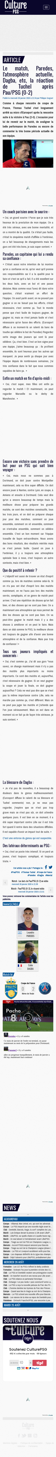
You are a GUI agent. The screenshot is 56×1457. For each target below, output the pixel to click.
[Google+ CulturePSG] (29, 1435)
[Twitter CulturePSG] (23, 1435)
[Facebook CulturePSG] (19, 1435)
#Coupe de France (44, 872)
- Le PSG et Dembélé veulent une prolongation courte (27, 1272)
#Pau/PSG (15, 872)
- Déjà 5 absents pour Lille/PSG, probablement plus (27, 1257)
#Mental (48, 875)
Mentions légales (10, 1443)
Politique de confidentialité (32, 1443)
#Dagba (40, 875)
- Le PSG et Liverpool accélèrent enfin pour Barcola (28, 1251)
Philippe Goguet (46, 98)
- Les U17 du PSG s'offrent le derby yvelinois (26, 1266)
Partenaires (33, 1446)
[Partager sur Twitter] (50, 868)
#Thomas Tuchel (28, 872)
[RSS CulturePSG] (35, 1435)
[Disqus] (28, 1065)
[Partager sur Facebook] (46, 868)
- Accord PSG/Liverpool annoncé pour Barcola (25, 1245)
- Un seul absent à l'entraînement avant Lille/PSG (26, 1238)
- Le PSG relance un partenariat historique (22, 1278)
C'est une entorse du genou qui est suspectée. (27, 838)
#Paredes (32, 875)
